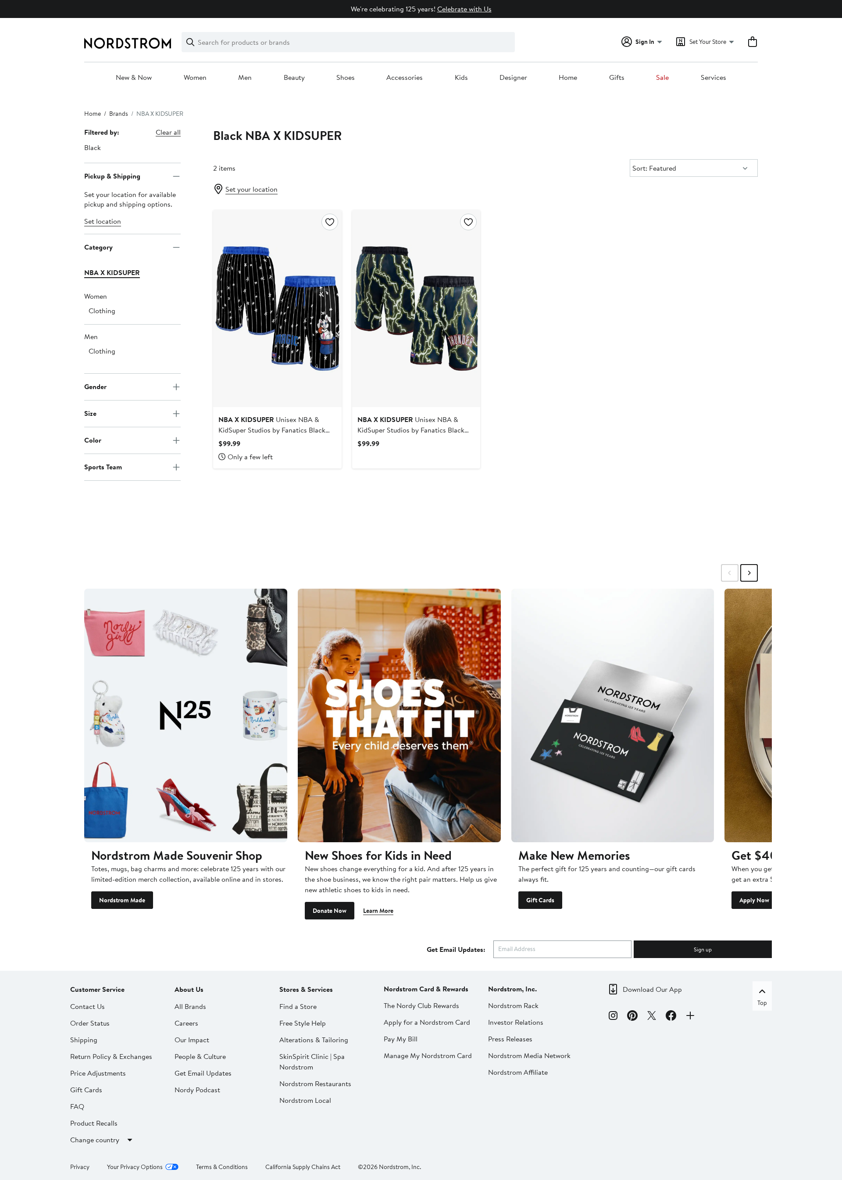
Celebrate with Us (464, 9)
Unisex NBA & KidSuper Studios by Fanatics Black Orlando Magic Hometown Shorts (271, 430)
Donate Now (329, 910)
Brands (118, 113)
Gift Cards (540, 900)
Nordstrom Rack (513, 1005)
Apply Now (754, 900)
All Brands (190, 1006)
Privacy (79, 1166)
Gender (95, 386)
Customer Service (97, 989)
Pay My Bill (400, 1039)
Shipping (83, 1039)
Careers (186, 1023)
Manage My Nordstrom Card (428, 1055)
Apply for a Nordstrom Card (427, 1022)
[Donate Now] (399, 715)
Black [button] (92, 147)
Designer (513, 77)
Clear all (168, 132)
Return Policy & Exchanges (111, 1056)
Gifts (616, 77)
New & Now (134, 77)
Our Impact (192, 1039)
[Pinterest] (632, 1016)
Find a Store (298, 1006)
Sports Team (103, 467)
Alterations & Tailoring (313, 1039)
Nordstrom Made (122, 900)
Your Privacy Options (135, 1166)
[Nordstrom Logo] (127, 43)
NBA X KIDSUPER (112, 272)
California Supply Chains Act (302, 1166)
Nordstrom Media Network (529, 1055)
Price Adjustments (98, 1073)
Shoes (345, 77)
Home (568, 77)
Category (98, 247)
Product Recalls (94, 1123)
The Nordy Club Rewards (421, 1005)
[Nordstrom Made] (185, 715)
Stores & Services (306, 989)
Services (713, 77)
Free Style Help (302, 1023)
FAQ (77, 1106)
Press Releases (510, 1039)
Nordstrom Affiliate (518, 1072)
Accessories (404, 77)
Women (195, 77)
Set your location (251, 189)
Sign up (703, 949)
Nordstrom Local (305, 1100)
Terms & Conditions (222, 1166)
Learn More (378, 910)
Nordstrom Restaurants (315, 1083)
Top (762, 1002)
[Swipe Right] (749, 573)
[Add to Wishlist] (329, 222)
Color (92, 440)
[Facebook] (671, 1016)
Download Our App (652, 989)
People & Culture (200, 1056)
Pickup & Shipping (112, 176)
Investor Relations (515, 1022)
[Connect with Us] (690, 1016)
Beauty (294, 77)
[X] (651, 1016)
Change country (94, 1139)
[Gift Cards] (612, 715)
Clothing (102, 310)
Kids (461, 77)
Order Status (90, 1023)
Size (90, 413)
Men (245, 77)
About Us (189, 989)
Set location (102, 221)
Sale (662, 77)
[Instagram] (613, 1016)
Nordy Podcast (197, 1089)
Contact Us (87, 1006)
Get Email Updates (203, 1073)
